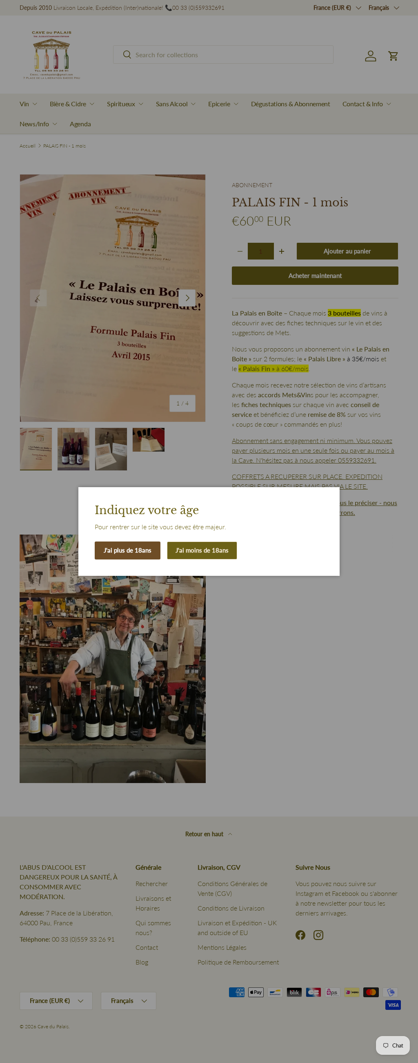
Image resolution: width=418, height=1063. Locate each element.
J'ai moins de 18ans (202, 550)
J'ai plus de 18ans (127, 550)
